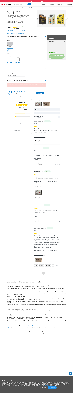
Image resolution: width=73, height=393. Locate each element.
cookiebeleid (47, 385)
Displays (12, 7)
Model (8, 53)
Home (9, 7)
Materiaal (9, 40)
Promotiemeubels (18, 7)
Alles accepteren (52, 387)
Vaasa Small (30, 325)
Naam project (11, 73)
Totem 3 (9, 327)
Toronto (31, 331)
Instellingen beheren (43, 387)
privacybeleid (40, 385)
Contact (40, 93)
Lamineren (10, 66)
